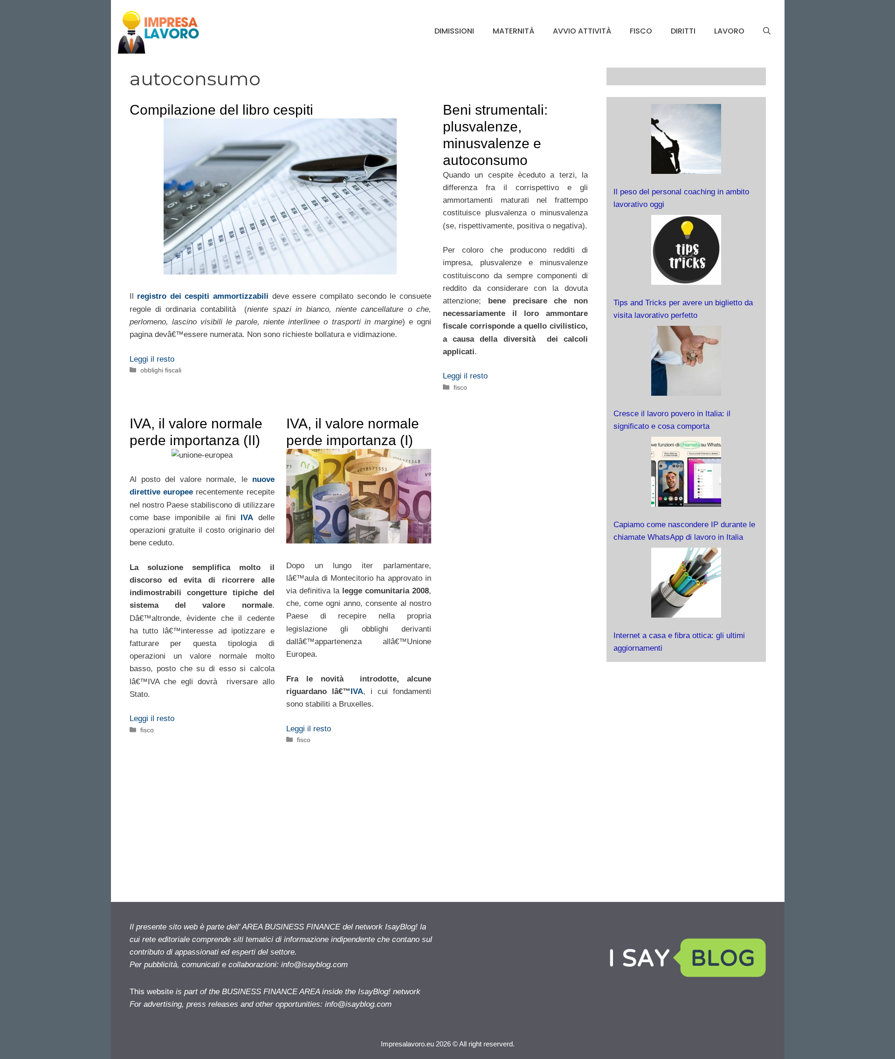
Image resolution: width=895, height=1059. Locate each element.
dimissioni (454, 31)
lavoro (729, 31)
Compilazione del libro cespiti (221, 109)
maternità (513, 31)
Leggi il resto (152, 359)
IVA (357, 691)
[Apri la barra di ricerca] (767, 31)
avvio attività (582, 31)
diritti (683, 31)
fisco (641, 31)
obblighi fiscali (160, 370)
